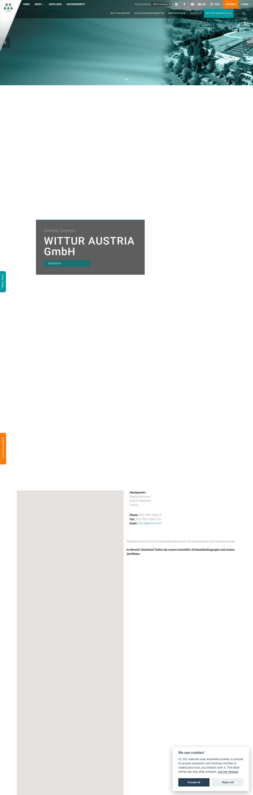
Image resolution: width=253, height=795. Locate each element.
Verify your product (2, 448)
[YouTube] (192, 4)
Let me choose (228, 771)
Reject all (227, 782)
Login (244, 4)
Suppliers (55, 4)
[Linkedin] (176, 4)
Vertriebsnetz (75, 4)
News (38, 4)
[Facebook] (184, 4)
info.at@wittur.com (149, 523)
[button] (248, 43)
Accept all (194, 782)
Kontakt (231, 4)
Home (26, 4)
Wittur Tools (2, 281)
